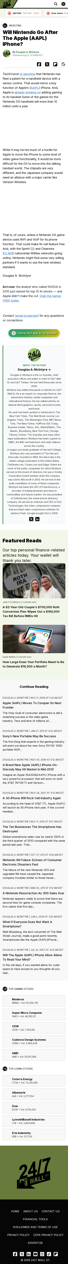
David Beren (9, 657)
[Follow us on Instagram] (42, 1254)
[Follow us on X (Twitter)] (22, 1254)
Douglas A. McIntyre (27, 52)
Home (15, 1211)
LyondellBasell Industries (28, 1119)
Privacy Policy (18, 1235)
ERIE (14, 1136)
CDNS (15, 1043)
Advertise (35, 1242)
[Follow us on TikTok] (49, 1254)
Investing (15, 25)
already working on (28, 92)
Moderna (18, 999)
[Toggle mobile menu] (63, 4)
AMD (15, 1053)
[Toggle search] (56, 4)
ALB (14, 1096)
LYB (14, 1123)
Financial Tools (35, 1219)
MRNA (15, 1002)
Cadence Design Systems (29, 1039)
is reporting (27, 74)
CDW (15, 1026)
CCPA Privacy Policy (48, 1235)
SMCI (15, 1016)
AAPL (35, 87)
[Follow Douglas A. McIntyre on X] (31, 519)
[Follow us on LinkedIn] (29, 1254)
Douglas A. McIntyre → (34, 369)
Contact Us (51, 1211)
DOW (15, 1109)
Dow (15, 1106)
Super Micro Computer (27, 1012)
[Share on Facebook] (39, 64)
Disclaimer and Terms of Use (35, 1227)
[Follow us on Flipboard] (55, 64)
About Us (30, 1211)
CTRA (15, 1082)
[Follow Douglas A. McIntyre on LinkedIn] (37, 519)
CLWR (8, 253)
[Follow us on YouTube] (35, 1254)
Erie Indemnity (21, 1133)
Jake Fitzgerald (11, 602)
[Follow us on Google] (63, 64)
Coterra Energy (22, 1079)
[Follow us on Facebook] (15, 1254)
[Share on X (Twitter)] (47, 64)
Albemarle (18, 1092)
